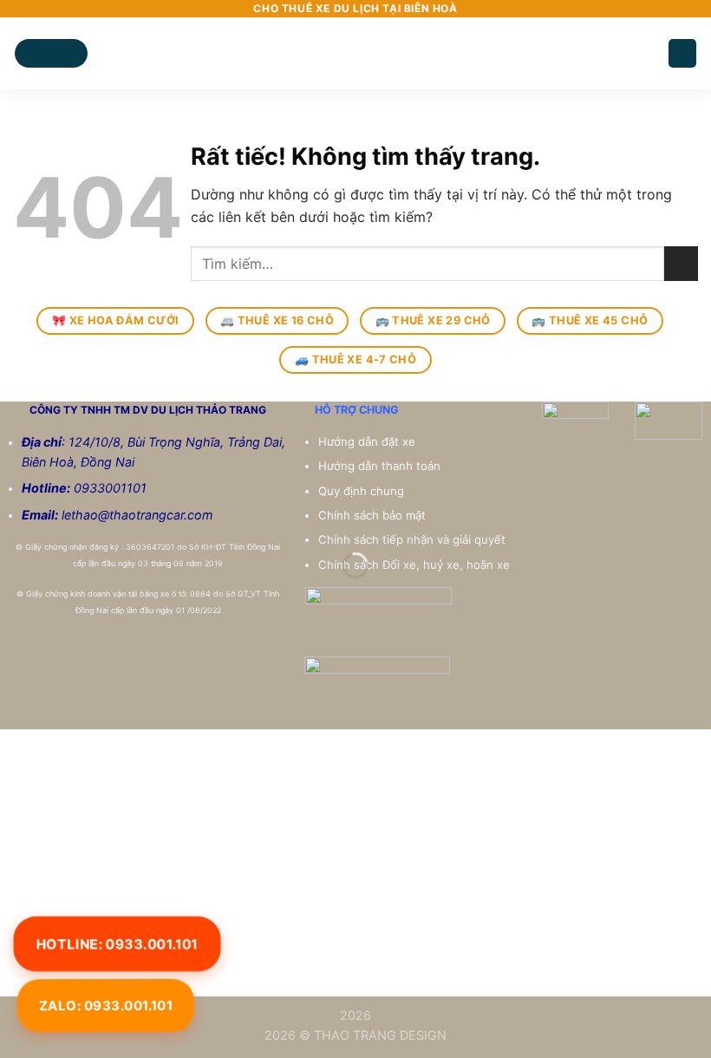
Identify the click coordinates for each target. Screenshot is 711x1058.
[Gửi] (681, 263)
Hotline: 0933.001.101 (116, 943)
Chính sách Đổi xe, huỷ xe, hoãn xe (415, 564)
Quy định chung (363, 491)
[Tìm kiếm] (682, 53)
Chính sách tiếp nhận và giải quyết (412, 539)
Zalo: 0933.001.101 (106, 1005)
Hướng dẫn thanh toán (381, 466)
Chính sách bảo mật (372, 515)
